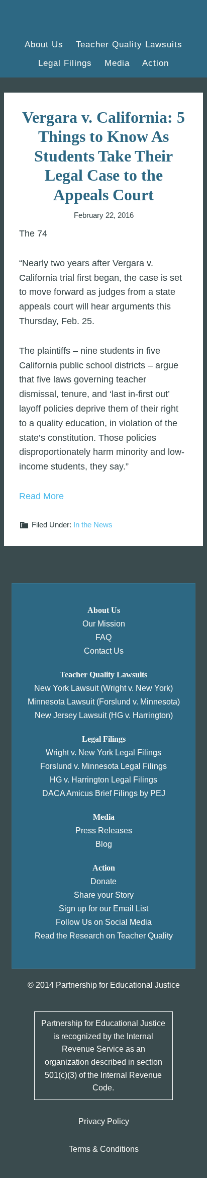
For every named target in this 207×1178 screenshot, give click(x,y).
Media (104, 817)
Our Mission (103, 623)
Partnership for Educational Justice (63, 20)
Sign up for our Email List (103, 908)
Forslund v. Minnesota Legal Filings (103, 766)
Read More (41, 496)
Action (103, 867)
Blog (103, 844)
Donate (103, 881)
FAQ (103, 637)
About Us (103, 610)
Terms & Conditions (104, 1149)
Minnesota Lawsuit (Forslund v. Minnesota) (104, 701)
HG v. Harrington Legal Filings (103, 779)
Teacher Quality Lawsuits (103, 674)
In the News (93, 524)
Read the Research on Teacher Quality (104, 935)
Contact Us (104, 651)
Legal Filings (104, 739)
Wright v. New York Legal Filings (103, 752)
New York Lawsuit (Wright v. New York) (103, 688)
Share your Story (104, 895)
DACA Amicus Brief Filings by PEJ (103, 793)
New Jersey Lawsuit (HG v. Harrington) (104, 715)
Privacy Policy (103, 1121)
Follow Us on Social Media (104, 922)
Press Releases (103, 830)
